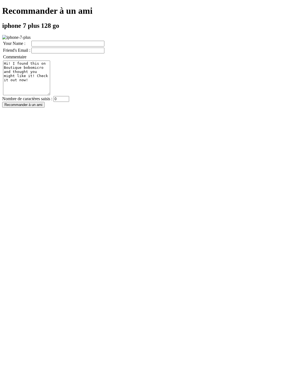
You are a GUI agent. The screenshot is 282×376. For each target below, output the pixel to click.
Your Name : (14, 43)
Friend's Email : (16, 50)
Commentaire (14, 57)
